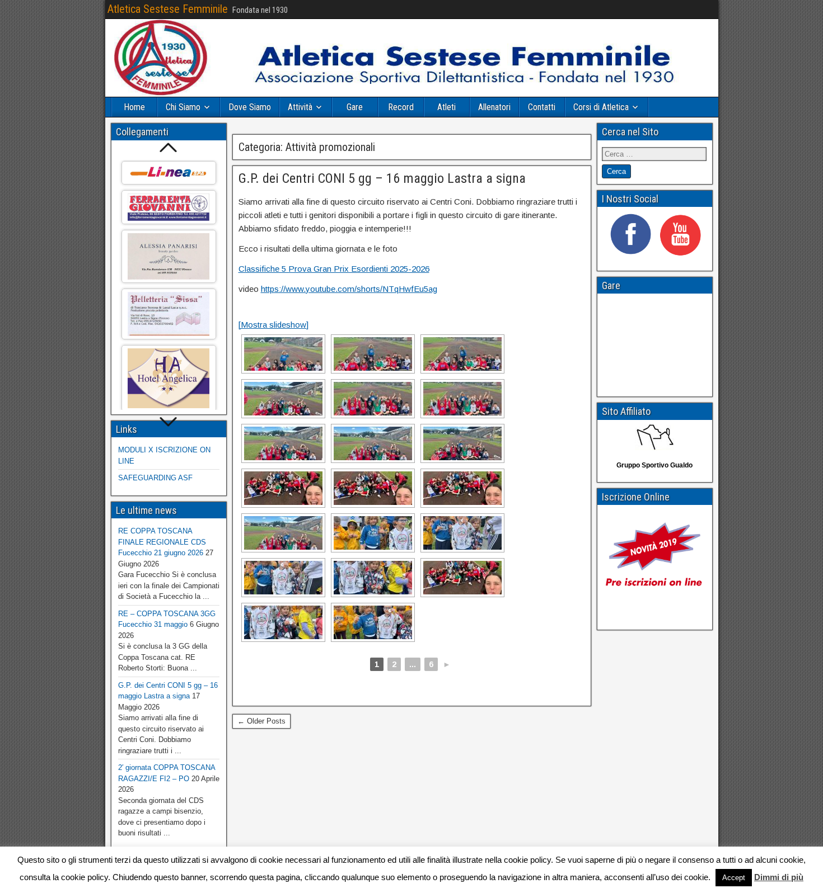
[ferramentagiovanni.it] (169, 207)
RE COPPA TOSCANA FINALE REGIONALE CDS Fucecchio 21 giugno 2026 (162, 542)
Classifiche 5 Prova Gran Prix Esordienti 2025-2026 (334, 268)
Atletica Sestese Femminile (167, 9)
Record (401, 107)
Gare (355, 107)
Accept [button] (733, 877)
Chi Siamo (183, 107)
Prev (169, 147)
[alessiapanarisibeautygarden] (169, 256)
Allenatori (494, 107)
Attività (300, 107)
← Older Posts (261, 721)
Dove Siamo (249, 107)
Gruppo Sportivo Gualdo (654, 465)
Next (169, 422)
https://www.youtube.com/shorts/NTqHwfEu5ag (349, 289)
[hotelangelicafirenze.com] (169, 378)
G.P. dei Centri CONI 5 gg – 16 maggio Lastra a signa (382, 178)
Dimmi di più (778, 877)
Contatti (541, 107)
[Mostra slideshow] (273, 324)
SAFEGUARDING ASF (155, 478)
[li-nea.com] (169, 172)
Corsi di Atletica (601, 107)
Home (134, 107)
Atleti (446, 107)
